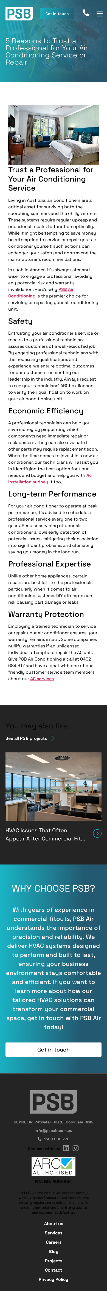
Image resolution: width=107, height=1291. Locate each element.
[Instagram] (75, 1148)
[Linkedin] (66, 1148)
